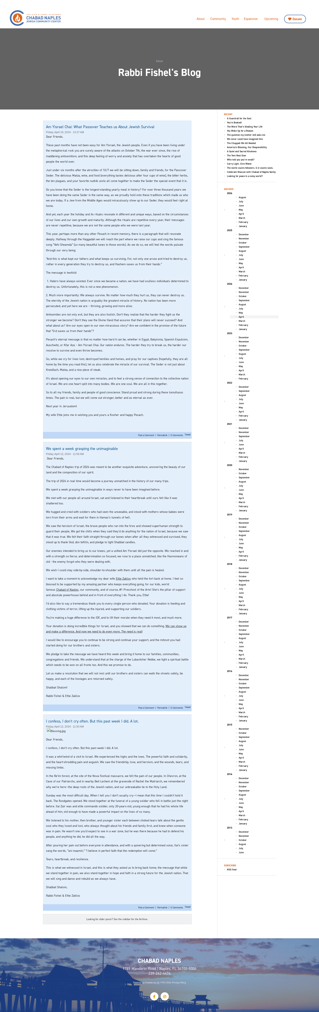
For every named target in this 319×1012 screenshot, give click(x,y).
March (242, 217)
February (243, 222)
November (244, 238)
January (243, 226)
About (201, 19)
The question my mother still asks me (246, 134)
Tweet (188, 434)
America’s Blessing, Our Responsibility (247, 147)
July (241, 201)
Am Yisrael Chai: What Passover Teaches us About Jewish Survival (100, 126)
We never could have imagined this (245, 139)
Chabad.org (150, 982)
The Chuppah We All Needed (241, 143)
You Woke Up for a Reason (240, 130)
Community (218, 19)
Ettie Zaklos (123, 578)
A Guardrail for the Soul (239, 118)
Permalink (162, 435)
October (243, 242)
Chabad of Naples (67, 589)
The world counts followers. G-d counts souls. (250, 167)
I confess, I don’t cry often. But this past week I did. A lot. (92, 721)
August (242, 197)
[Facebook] (154, 996)
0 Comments (177, 435)
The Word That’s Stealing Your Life (244, 126)
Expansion (251, 19)
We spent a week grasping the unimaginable (82, 448)
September (244, 246)
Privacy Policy (179, 982)
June (241, 205)
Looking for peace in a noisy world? (245, 176)
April (241, 213)
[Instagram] (165, 996)
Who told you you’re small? (240, 159)
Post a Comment (146, 435)
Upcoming (271, 19)
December (244, 234)
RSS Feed (232, 869)
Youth (235, 19)
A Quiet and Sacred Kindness (242, 151)
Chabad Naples (47, 18)
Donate (297, 19)
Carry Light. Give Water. (239, 163)
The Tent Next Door (236, 155)
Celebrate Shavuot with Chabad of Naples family (251, 171)
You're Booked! (234, 122)
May (241, 209)
